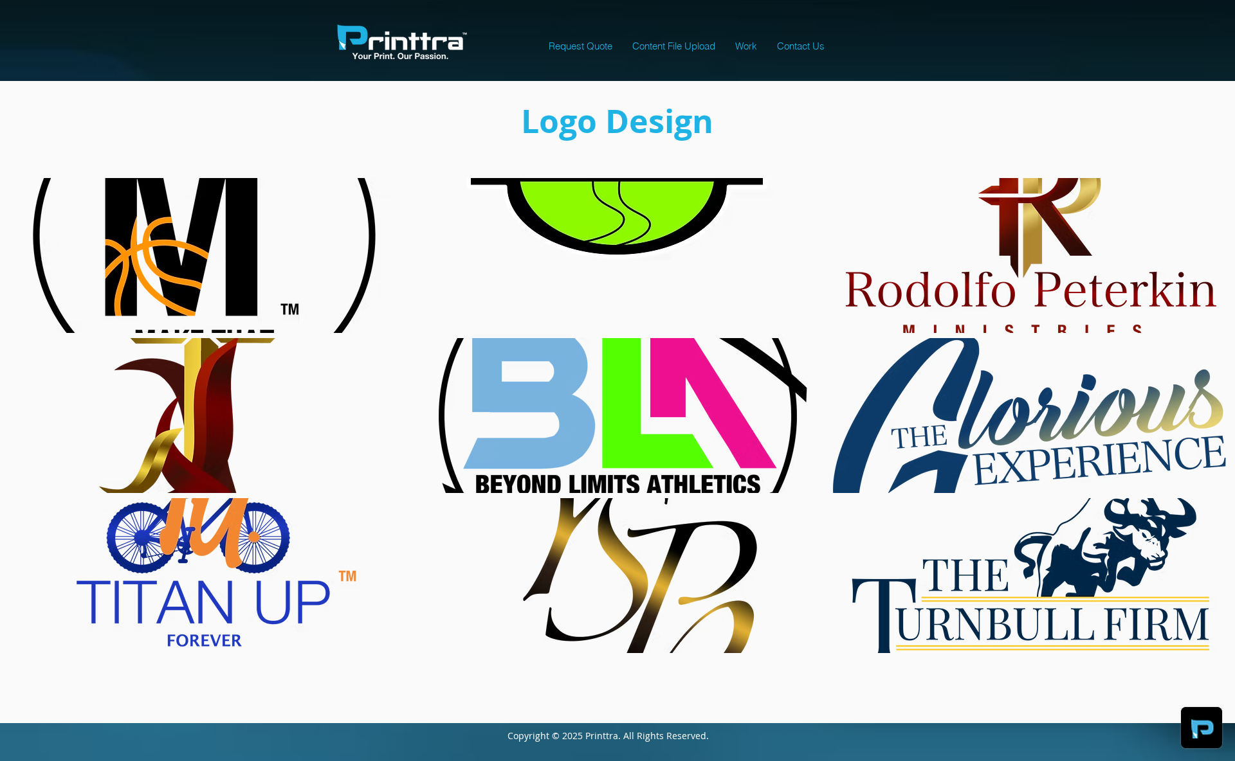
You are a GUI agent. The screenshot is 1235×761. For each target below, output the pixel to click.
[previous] (27, 427)
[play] (1208, 643)
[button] (746, 45)
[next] (1207, 427)
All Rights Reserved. (675, 736)
